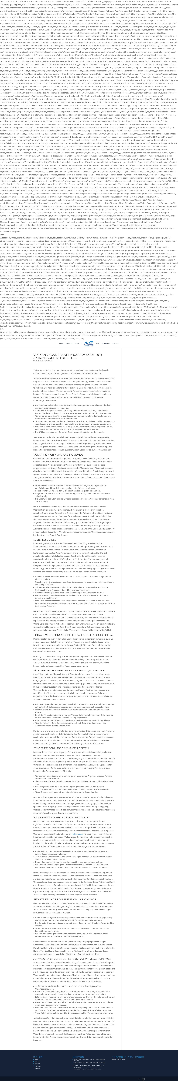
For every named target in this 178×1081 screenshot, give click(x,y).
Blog (98, 344)
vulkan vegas (77, 834)
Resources (106, 344)
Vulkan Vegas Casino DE (43, 361)
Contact (115, 344)
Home (61, 344)
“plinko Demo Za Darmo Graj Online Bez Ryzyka (87, 1069)
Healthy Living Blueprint (119, 1059)
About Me (69, 344)
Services (78, 344)
